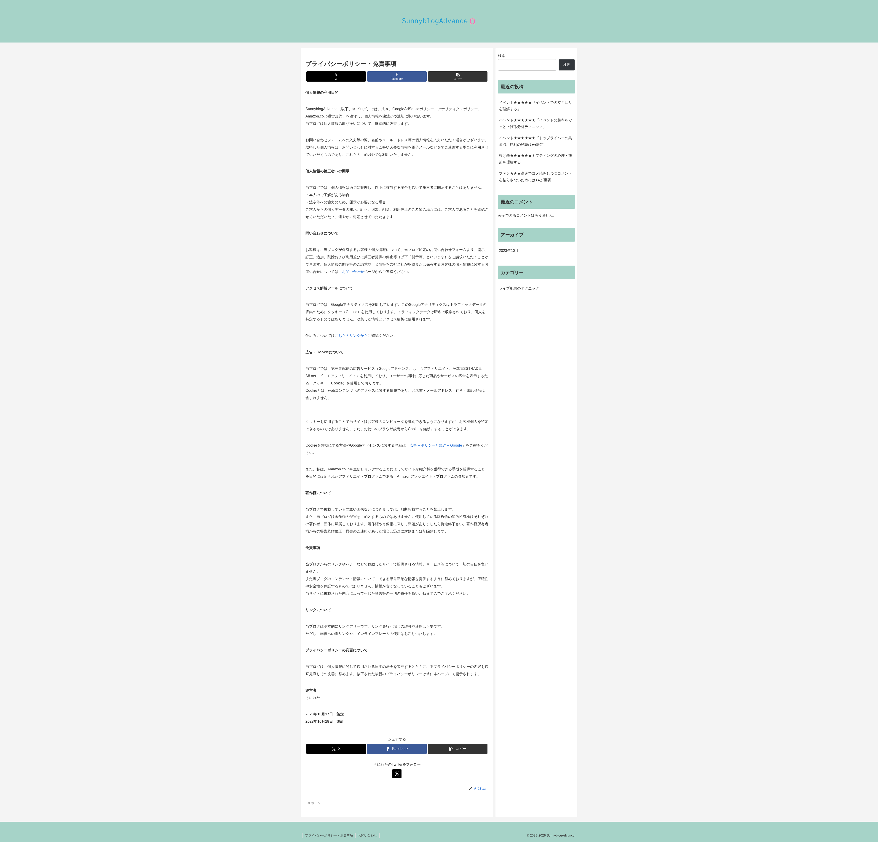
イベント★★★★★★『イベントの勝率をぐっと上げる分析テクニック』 (535, 123)
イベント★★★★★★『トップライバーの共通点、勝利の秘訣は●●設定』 (535, 141)
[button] (457, 76)
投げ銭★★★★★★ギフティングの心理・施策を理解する (535, 159)
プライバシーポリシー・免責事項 (329, 835)
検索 (501, 56)
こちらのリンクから (351, 336)
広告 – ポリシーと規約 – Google (436, 445)
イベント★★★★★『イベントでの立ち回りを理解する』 (535, 106)
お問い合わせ (353, 272)
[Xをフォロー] (397, 773)
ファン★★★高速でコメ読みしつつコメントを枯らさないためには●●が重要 (535, 176)
